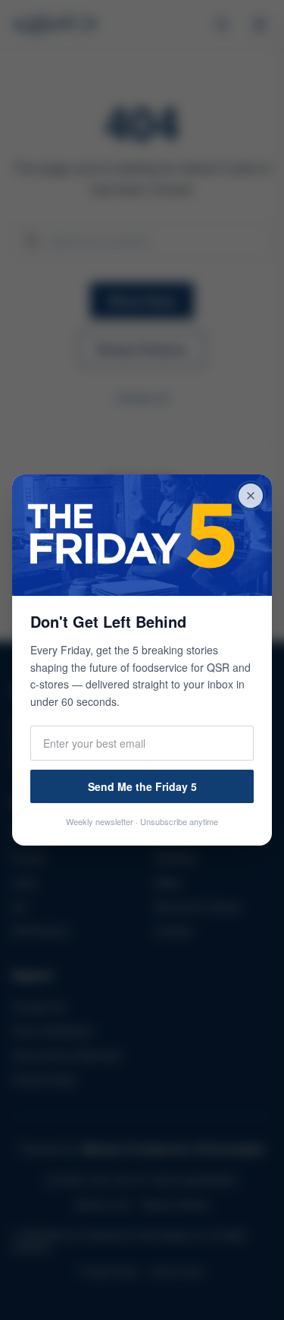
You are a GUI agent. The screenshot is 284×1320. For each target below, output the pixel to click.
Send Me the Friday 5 (142, 786)
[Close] (251, 496)
